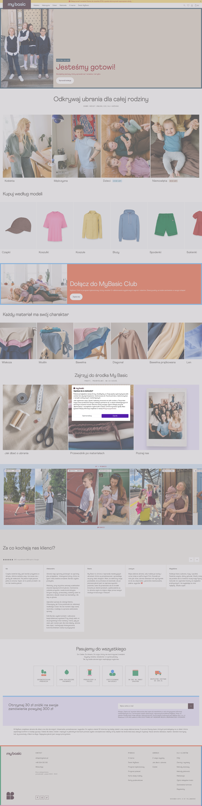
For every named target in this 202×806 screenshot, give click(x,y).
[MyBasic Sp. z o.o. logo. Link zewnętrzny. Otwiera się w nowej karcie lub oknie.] (79, 388)
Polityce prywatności (109, 408)
